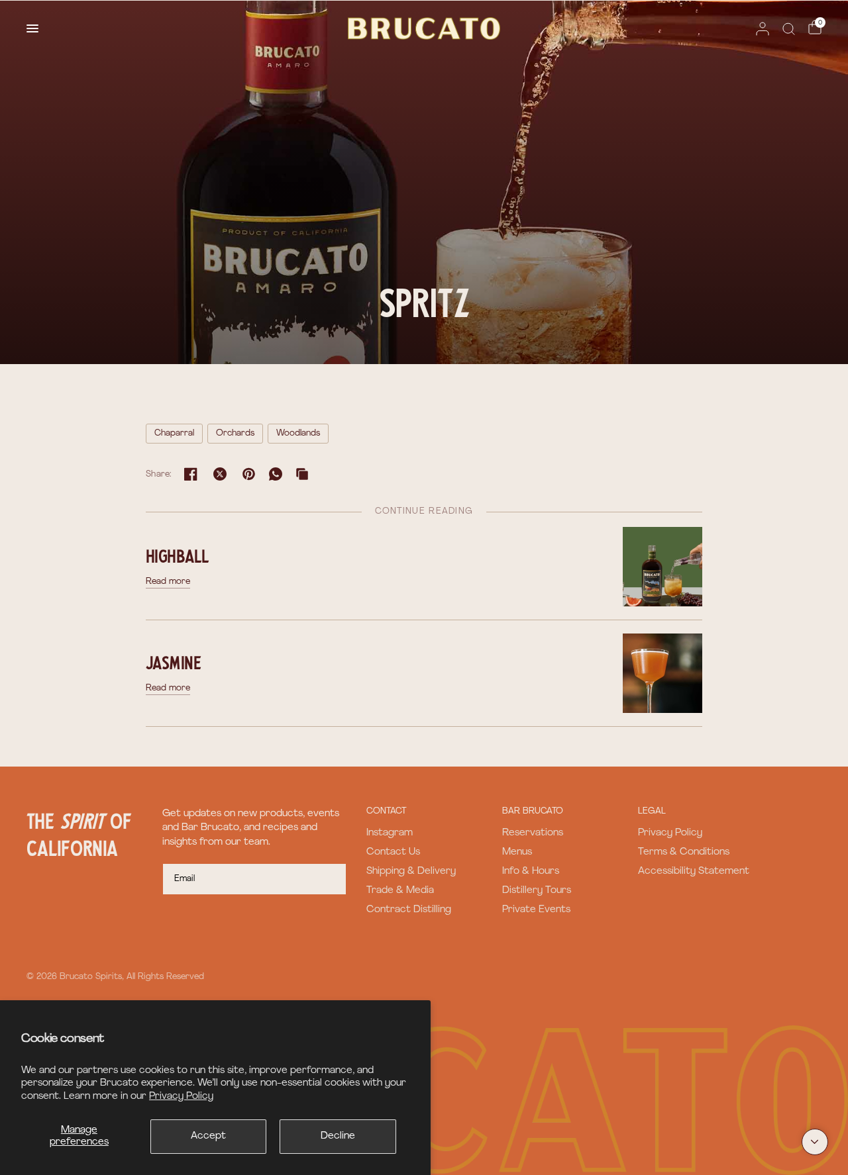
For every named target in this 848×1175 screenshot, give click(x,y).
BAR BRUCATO (532, 811)
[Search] (789, 28)
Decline (338, 1136)
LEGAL (652, 811)
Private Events (536, 910)
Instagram (389, 833)
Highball (177, 555)
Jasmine (173, 662)
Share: (159, 474)
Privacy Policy (181, 1097)
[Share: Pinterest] (249, 474)
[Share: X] (220, 474)
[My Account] (762, 28)
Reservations (532, 833)
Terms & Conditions (683, 852)
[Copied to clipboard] (302, 474)
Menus (517, 852)
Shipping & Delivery (411, 871)
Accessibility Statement (693, 871)
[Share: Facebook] (190, 474)
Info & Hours (530, 871)
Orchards (235, 433)
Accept (208, 1136)
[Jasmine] (662, 673)
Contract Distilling (408, 910)
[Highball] (662, 566)
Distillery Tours (536, 891)
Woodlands (298, 433)
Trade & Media (400, 891)
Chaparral (174, 433)
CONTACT (386, 811)
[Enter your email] (333, 879)
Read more (168, 581)
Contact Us (393, 852)
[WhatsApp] (275, 474)
